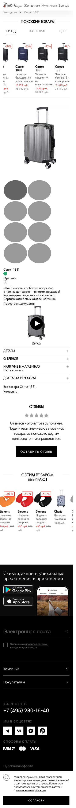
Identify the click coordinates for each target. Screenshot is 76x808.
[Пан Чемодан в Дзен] (31, 730)
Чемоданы (10, 12)
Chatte (60, 515)
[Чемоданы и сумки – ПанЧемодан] (12, 5)
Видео (36, 343)
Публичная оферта (18, 766)
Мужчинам (49, 5)
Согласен (36, 800)
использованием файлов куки (31, 790)
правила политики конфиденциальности (29, 645)
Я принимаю (29, 645)
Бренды (63, 5)
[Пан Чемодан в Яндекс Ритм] (42, 730)
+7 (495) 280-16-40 (26, 710)
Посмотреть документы (19, 303)
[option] (23, 67)
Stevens (23, 517)
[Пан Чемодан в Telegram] (7, 730)
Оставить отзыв (36, 452)
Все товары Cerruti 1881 (19, 387)
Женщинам (32, 5)
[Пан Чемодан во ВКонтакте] (19, 730)
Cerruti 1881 (32, 12)
